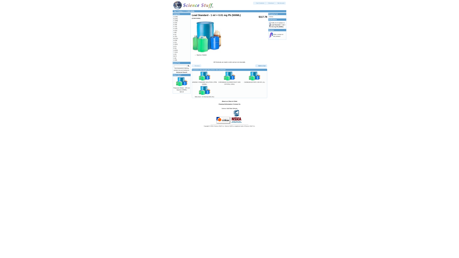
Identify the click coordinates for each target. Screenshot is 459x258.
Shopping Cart (273, 14)
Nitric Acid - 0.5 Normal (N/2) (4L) (204, 96)
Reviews (271, 30)
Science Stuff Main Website (229, 108)
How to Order (233, 101)
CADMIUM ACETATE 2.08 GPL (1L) (254, 82)
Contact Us (236, 104)
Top (175, 11)
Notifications (273, 19)
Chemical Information (225, 104)
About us (225, 101)
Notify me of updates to (278, 24)
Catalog (180, 11)
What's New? (177, 75)
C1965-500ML (190, 11)
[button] (259, 3)
